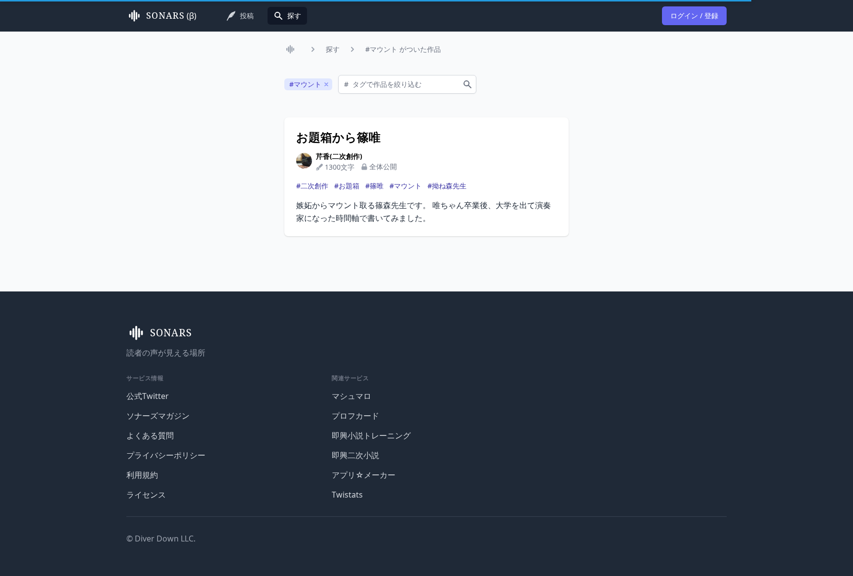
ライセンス (146, 494)
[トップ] (292, 49)
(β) (171, 15)
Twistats (347, 494)
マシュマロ (351, 396)
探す (333, 49)
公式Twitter (147, 396)
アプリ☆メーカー (363, 474)
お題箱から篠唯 (338, 137)
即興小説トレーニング (371, 435)
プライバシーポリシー (165, 455)
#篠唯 (374, 185)
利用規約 (142, 474)
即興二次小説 (355, 455)
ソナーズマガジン (158, 415)
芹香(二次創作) (339, 156)
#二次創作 (312, 185)
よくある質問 (150, 435)
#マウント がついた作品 (403, 49)
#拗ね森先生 (446, 185)
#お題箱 (346, 185)
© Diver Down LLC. (160, 538)
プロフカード (355, 415)
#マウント (405, 185)
